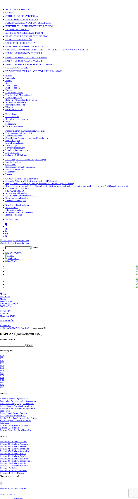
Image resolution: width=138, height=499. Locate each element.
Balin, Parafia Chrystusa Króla (13, 416)
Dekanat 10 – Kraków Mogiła (13, 463)
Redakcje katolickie (13, 215)
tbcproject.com (18, 498)
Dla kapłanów (11, 114)
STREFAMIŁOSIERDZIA (7, 314)
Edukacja (9, 107)
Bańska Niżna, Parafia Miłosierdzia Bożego (18, 418)
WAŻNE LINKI (12, 219)
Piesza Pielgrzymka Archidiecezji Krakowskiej (25, 131)
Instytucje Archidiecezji (15, 105)
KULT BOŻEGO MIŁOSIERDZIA (21, 196)
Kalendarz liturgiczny (14, 169)
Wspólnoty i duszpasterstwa (17, 150)
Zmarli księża (11, 85)
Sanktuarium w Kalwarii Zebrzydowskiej (30, 64)
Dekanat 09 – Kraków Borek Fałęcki (16, 461)
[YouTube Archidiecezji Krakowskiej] (6, 233)
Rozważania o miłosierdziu (16, 198)
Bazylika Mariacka (17, 9)
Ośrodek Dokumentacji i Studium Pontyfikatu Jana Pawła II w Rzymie (46, 50)
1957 (2, 373)
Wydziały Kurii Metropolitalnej (18, 95)
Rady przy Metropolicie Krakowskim (21, 100)
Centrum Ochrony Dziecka (21, 16)
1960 (2, 380)
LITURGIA (5, 311)
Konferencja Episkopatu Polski (24, 33)
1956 (2, 370)
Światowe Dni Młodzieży (16, 155)
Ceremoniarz (10, 164)
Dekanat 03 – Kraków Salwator (13, 446)
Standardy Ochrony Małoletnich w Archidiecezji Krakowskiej (31, 181)
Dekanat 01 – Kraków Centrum (13, 441)
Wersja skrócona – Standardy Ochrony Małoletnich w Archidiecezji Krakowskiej (39, 183)
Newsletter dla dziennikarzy (17, 205)
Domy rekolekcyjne (13, 136)
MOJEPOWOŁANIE (6, 300)
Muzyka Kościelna (13, 162)
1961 (2, 382)
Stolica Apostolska (17, 68)
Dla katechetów (12, 116)
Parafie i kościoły (12, 88)
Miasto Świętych (12, 140)
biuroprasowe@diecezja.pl (8, 494)
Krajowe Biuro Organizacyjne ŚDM (26, 36)
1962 (2, 385)
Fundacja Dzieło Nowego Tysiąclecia (28, 23)
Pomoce (8, 174)
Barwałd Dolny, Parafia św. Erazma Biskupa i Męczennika (15, 426)
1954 (2, 365)
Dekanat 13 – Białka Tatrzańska (13, 470)
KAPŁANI (12, 261)
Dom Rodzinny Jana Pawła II (21, 19)
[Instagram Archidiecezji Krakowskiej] (6, 231)
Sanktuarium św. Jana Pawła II (23, 61)
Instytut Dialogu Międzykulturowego (29, 26)
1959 (2, 377)
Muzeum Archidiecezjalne (21, 43)
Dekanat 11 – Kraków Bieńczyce (14, 466)
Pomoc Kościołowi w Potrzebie (24, 53)
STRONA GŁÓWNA (9, 328)
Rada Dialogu (11, 145)
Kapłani (8, 83)
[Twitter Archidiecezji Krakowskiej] (6, 229)
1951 (2, 358)
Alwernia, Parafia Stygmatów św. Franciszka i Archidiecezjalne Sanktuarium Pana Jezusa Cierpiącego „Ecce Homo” (18, 401)
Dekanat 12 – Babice (9, 468)
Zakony (8, 90)
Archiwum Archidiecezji (15, 102)
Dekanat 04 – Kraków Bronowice (14, 449)
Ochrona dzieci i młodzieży (17, 188)
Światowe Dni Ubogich (15, 200)
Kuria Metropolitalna (14, 92)
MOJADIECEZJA (5, 295)
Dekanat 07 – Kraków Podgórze (14, 456)
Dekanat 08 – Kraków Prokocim (14, 458)
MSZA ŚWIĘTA (15, 253)
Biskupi (8, 80)
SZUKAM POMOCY (15, 191)
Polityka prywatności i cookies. (13, 488)
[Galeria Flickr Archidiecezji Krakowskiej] (6, 224)
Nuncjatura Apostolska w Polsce (25, 46)
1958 (2, 375)
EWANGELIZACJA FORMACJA (9, 305)
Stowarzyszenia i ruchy (15, 148)
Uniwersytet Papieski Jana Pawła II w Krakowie (33, 71)
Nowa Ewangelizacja (14, 143)
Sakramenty (10, 172)
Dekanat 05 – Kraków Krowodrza (14, 451)
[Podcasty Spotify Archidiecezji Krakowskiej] (6, 236)
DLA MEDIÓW (7, 321)
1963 (2, 387)
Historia (8, 76)
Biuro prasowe (11, 207)
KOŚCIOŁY (13, 258)
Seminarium (10, 124)
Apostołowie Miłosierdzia (16, 193)
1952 (2, 360)
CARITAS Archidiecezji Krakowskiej (21, 179)
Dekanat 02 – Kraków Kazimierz (14, 444)
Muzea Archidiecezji (14, 109)
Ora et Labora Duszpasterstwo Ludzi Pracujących (26, 138)
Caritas (10, 13)
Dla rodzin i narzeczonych (16, 119)
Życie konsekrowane (14, 126)
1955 (2, 368)
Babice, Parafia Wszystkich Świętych (16, 406)
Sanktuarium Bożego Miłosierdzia (26, 58)
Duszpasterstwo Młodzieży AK (18, 133)
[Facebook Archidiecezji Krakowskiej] (6, 226)
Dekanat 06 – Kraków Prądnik (13, 453)
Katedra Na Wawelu (17, 29)
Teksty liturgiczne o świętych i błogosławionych (25, 159)
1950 (2, 356)
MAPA (11, 256)
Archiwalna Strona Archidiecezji (19, 212)
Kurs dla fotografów (18, 39)
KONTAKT (5, 325)
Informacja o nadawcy (14, 210)
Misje (7, 121)
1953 (2, 363)
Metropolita (10, 78)
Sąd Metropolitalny (13, 97)
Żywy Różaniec (12, 152)
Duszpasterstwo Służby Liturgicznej (20, 167)
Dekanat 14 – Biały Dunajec (12, 473)
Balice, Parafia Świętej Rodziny (13, 413)
